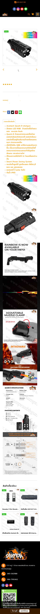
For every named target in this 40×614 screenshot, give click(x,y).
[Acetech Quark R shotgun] (20, 47)
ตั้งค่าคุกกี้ (14, 611)
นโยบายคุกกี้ (26, 607)
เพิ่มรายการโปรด (10, 95)
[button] (28, 14)
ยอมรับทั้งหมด (24, 611)
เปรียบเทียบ (26, 95)
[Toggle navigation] (38, 14)
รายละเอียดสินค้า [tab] (9, 121)
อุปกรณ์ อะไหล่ (14, 100)
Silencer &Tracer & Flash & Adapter (18, 103)
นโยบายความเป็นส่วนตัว (13, 607)
